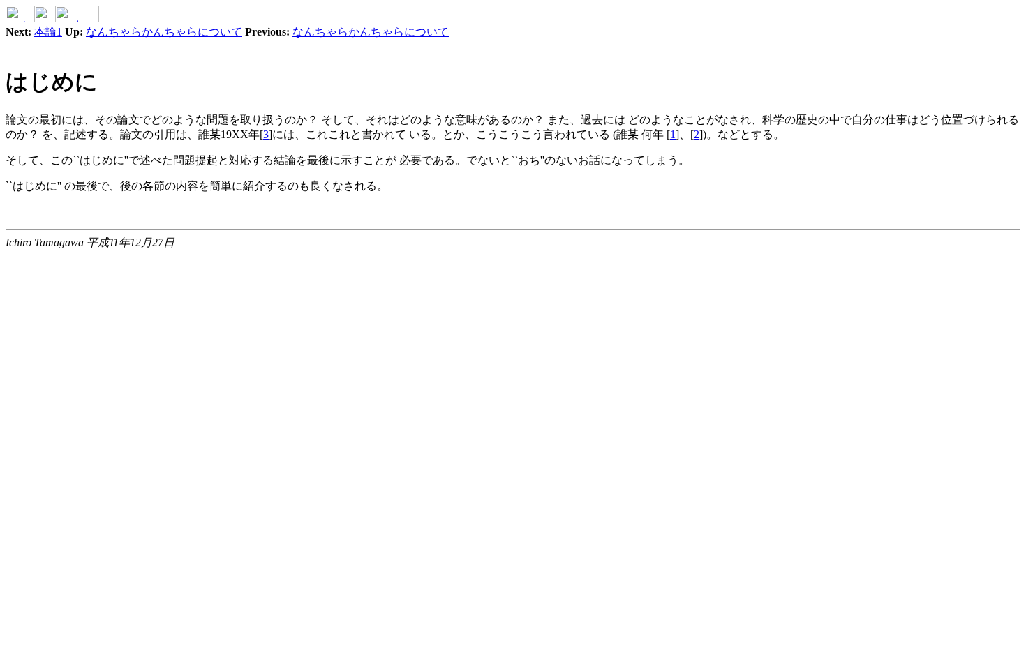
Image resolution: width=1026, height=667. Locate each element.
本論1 (48, 32)
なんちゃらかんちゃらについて (164, 32)
